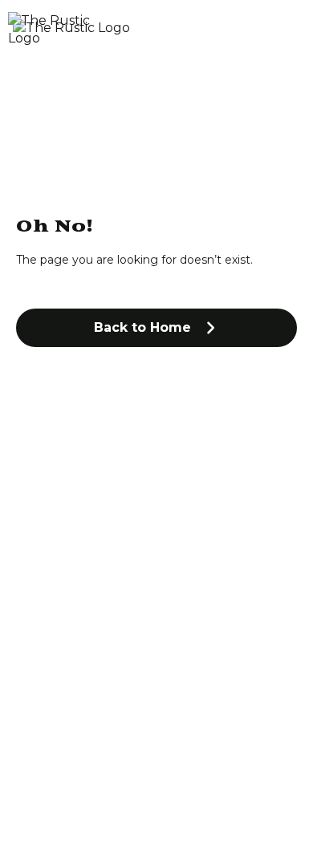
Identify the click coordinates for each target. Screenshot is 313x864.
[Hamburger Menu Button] (277, 29)
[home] (116, 30)
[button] (156, 328)
